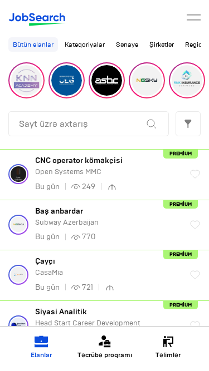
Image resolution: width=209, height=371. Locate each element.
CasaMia (49, 266)
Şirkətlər (161, 44)
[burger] (194, 19)
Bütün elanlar (33, 44)
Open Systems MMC (79, 166)
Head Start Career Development (87, 317)
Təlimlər (168, 355)
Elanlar (41, 355)
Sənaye (127, 44)
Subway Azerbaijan (67, 216)
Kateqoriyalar (85, 44)
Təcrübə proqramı (104, 355)
